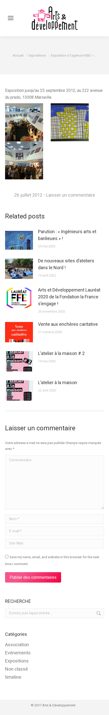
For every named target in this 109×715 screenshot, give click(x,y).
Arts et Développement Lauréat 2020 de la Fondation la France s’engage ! (69, 296)
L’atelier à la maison (57, 382)
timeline (13, 677)
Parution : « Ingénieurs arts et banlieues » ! (67, 235)
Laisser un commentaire (70, 195)
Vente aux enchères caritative (68, 324)
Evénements (18, 652)
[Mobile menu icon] (11, 18)
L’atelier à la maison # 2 (61, 353)
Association (17, 644)
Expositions (17, 660)
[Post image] (19, 239)
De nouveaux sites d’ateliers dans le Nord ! (66, 264)
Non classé (16, 669)
